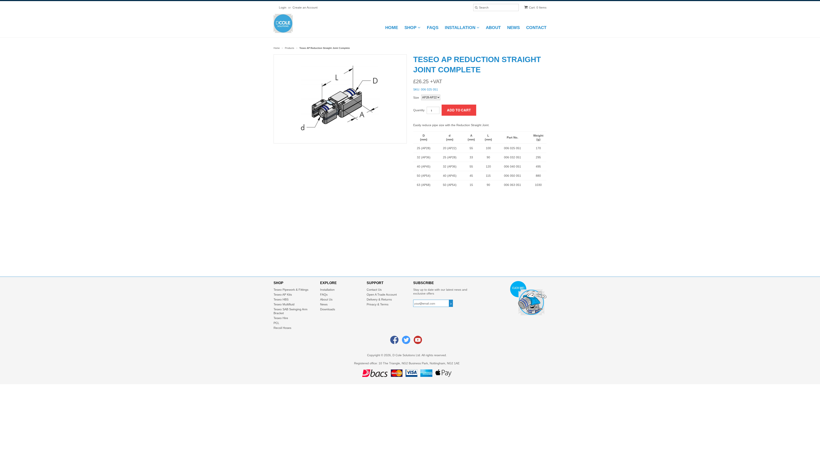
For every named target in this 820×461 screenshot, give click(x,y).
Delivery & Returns (379, 299)
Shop (411, 27)
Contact (536, 27)
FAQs (432, 27)
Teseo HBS (281, 299)
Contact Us (374, 289)
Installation (461, 27)
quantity (419, 110)
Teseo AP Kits (283, 294)
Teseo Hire (281, 318)
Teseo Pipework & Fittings (291, 289)
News (513, 27)
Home (391, 27)
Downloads (327, 309)
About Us (326, 299)
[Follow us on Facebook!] (395, 341)
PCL (276, 323)
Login (282, 7)
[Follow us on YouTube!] (418, 341)
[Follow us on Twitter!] (407, 341)
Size (416, 97)
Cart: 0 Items (537, 7)
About (493, 27)
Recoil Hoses (282, 328)
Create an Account (305, 7)
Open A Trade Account (382, 294)
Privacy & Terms (377, 304)
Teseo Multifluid (284, 304)
